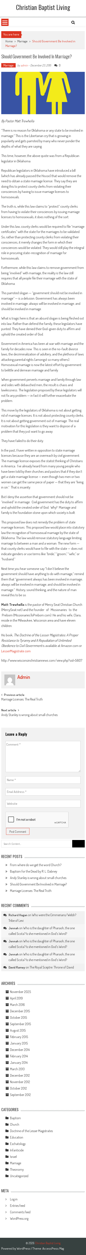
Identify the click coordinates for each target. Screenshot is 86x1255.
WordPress (24, 1248)
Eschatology (18, 1144)
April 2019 (16, 998)
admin (24, 65)
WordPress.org (19, 1218)
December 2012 (20, 1075)
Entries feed (17, 1206)
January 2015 (19, 1043)
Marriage (22, 41)
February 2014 (19, 1056)
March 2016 (17, 1005)
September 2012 (20, 1095)
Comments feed (20, 1212)
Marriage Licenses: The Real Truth (22, 699)
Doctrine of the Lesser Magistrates (31, 1131)
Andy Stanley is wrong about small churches (29, 715)
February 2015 (19, 1037)
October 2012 (18, 1088)
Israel (13, 1157)
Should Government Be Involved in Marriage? (38, 884)
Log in (14, 1199)
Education (16, 1137)
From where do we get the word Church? (35, 865)
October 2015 (18, 1017)
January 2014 (19, 1062)
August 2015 (18, 1030)
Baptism (15, 1118)
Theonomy (17, 1169)
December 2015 (20, 1011)
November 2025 (20, 992)
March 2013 (17, 1069)
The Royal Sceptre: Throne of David (52, 967)
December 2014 (20, 1050)
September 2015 (20, 1024)
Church (14, 1124)
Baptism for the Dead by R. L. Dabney (33, 871)
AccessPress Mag (53, 1248)
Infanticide (17, 1150)
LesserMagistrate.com (16, 651)
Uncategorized (19, 1176)
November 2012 (20, 1082)
